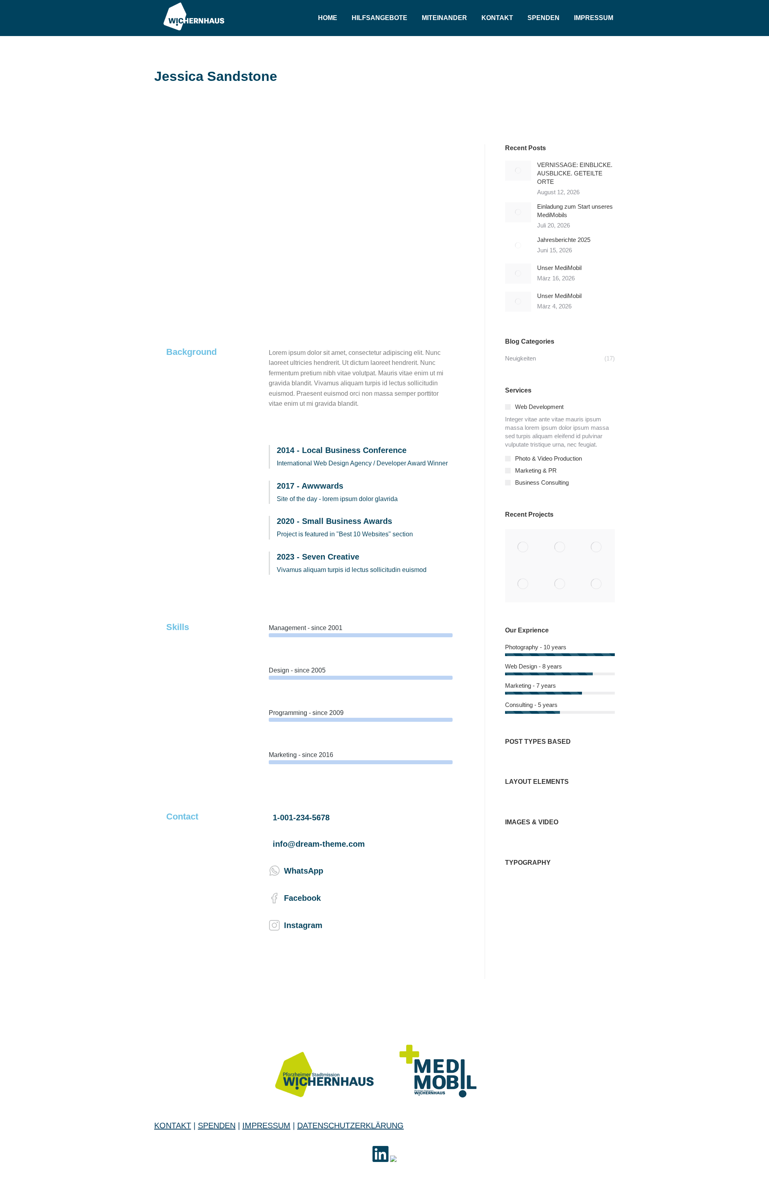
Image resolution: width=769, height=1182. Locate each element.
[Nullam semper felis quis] (523, 584)
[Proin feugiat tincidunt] (596, 584)
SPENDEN (217, 1125)
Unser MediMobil (559, 267)
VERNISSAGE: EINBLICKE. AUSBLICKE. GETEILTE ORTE (574, 173)
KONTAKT (172, 1125)
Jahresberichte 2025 (563, 239)
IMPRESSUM (266, 1125)
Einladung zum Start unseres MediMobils (575, 210)
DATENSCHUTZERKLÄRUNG (350, 1125)
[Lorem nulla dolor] (560, 584)
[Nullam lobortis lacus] (596, 547)
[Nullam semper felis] (560, 547)
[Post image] (518, 171)
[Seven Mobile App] (523, 547)
